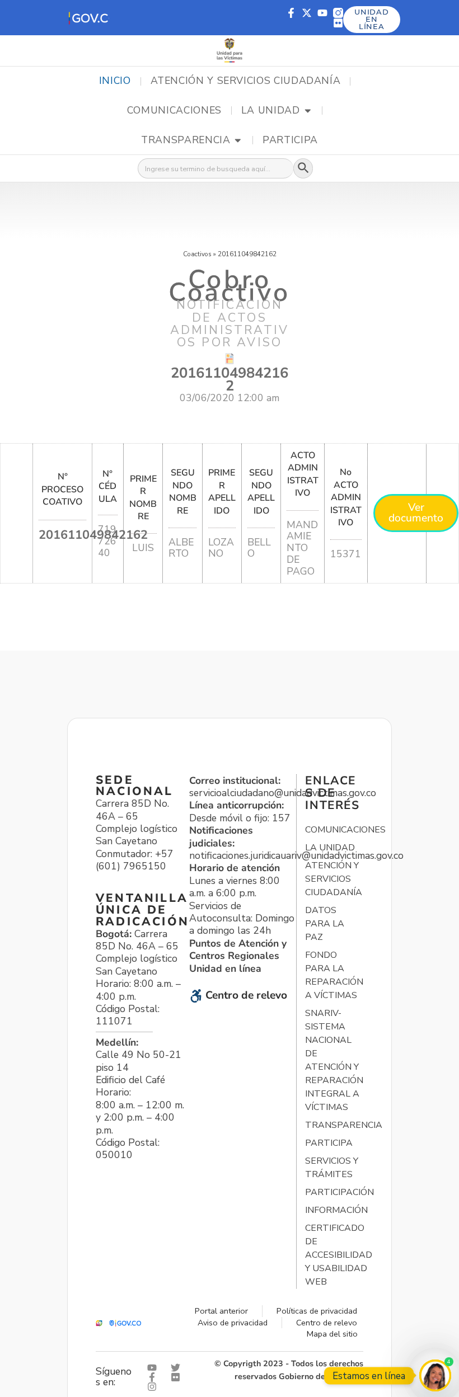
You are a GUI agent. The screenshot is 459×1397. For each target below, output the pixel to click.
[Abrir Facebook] (154, 1377)
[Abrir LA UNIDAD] (308, 111)
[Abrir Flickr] (178, 1377)
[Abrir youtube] (154, 1367)
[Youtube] (322, 13)
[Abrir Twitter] (178, 1367)
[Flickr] (338, 23)
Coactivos (197, 254)
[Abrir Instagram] (154, 1386)
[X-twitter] (307, 13)
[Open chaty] (435, 1375)
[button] (88, 17)
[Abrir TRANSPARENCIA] (238, 140)
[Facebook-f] (291, 13)
